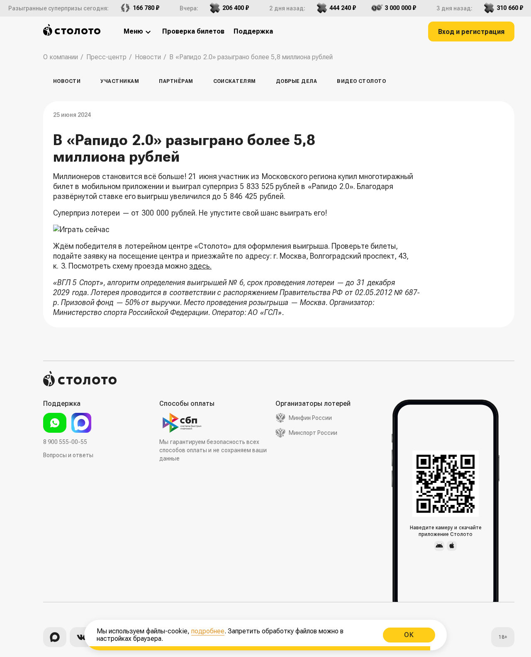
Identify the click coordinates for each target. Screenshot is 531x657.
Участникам (119, 81)
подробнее (207, 631)
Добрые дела (296, 81)
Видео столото (361, 81)
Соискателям (234, 81)
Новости (66, 81)
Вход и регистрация (471, 32)
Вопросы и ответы (68, 455)
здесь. (200, 266)
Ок (409, 635)
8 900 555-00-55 (65, 442)
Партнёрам (176, 81)
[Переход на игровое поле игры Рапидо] (237, 230)
